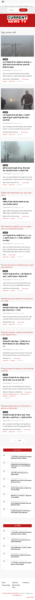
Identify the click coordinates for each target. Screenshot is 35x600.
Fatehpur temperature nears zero (11, 394)
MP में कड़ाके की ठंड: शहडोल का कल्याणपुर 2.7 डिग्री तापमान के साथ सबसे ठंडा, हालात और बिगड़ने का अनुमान (17, 64)
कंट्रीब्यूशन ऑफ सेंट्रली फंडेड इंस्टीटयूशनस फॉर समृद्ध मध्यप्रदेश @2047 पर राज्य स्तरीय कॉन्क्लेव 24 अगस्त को (20, 466)
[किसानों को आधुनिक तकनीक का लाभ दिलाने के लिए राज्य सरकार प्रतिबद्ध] (6, 488)
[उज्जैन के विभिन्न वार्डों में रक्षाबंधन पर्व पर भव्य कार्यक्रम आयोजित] (6, 473)
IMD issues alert (25, 394)
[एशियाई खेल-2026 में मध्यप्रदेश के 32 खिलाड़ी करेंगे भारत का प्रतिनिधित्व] (6, 496)
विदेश (4, 199)
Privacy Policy (6, 585)
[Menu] (2, 1)
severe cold (12, 81)
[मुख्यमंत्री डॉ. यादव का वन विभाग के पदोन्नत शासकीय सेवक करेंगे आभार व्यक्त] (6, 481)
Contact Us (26, 582)
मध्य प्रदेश (5, 59)
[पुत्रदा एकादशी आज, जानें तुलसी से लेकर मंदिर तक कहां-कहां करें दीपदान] (6, 555)
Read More (25, 79)
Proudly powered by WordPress (10, 593)
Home (3, 582)
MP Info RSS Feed (16, 586)
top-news (13, 218)
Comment (19, 81)
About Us (15, 582)
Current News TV (7, 70)
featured (5, 81)
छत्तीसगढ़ (5, 338)
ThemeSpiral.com (17, 595)
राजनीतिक (5, 271)
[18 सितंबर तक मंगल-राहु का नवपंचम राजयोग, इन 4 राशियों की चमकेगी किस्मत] (6, 540)
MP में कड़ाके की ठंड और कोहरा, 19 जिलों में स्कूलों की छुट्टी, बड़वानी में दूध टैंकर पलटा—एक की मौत (16, 117)
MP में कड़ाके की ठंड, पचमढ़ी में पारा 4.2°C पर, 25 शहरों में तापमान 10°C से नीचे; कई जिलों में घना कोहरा (17, 238)
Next (19, 440)
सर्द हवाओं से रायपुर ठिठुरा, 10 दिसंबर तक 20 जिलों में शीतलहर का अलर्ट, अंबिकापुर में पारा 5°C (16, 343)
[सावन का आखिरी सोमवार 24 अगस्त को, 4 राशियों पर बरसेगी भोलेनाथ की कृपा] (6, 548)
